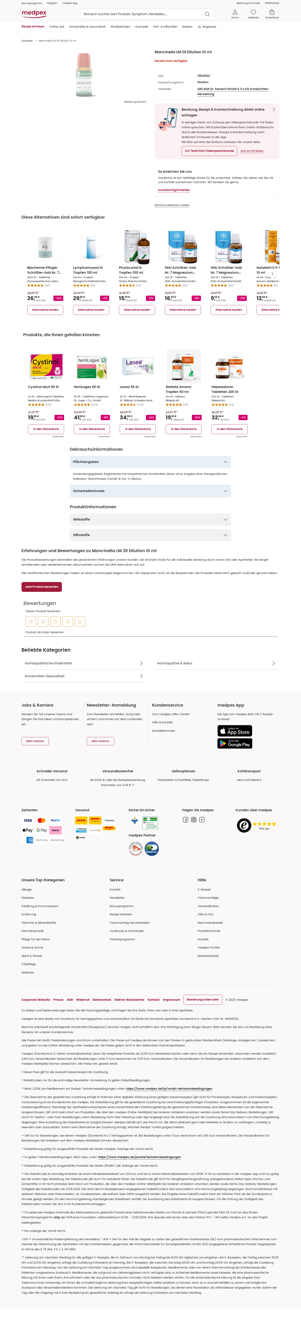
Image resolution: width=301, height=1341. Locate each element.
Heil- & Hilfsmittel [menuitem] (165, 27)
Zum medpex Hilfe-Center (170, 714)
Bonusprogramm (122, 906)
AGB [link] (70, 1000)
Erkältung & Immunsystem (40, 906)
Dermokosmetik (33, 931)
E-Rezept (204, 889)
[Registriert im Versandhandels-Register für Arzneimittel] (150, 822)
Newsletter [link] (117, 898)
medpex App (70, 3)
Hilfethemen (272, 3)
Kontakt (115, 889)
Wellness (28, 972)
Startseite (27, 40)
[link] (136, 849)
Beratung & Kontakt (248, 3)
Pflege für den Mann (36, 939)
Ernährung (29, 914)
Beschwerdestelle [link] (210, 923)
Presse (58, 1000)
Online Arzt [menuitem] (56, 27)
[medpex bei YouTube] (202, 819)
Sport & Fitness (32, 956)
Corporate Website (36, 1000)
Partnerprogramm (122, 939)
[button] (209, 151)
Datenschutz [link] (102, 1000)
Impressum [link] (171, 1000)
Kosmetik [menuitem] (141, 27)
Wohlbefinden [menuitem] (120, 27)
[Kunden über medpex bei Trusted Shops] (258, 825)
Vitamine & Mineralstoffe (39, 923)
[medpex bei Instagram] (193, 819)
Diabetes (28, 898)
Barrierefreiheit (208, 956)
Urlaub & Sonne (32, 947)
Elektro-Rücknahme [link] (129, 1000)
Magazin (52, 3)
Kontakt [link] (203, 939)
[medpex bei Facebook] (185, 819)
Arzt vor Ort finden (252, 151)
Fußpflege (29, 964)
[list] (84, 75)
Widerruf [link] (82, 1000)
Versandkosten (208, 906)
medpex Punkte (209, 947)
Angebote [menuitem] (209, 27)
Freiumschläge (208, 898)
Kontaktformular (163, 731)
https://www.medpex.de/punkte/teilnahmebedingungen (139, 1157)
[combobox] (147, 14)
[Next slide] (272, 274)
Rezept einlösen (121, 914)
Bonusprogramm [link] (32, 3)
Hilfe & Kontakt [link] (162, 722)
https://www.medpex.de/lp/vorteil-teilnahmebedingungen (169, 1088)
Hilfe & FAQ (205, 914)
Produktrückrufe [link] (209, 931)
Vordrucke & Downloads (127, 931)
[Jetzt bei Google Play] (246, 743)
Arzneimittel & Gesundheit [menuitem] (87, 27)
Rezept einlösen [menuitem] (33, 26)
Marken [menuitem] (187, 27)
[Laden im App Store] (246, 731)
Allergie (27, 889)
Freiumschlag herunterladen (130, 923)
